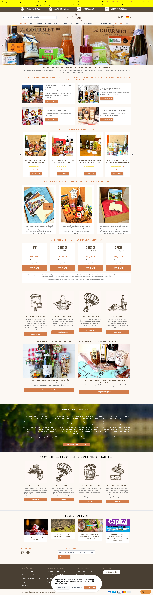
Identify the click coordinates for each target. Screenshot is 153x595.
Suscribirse (64, 557)
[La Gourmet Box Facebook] (28, 552)
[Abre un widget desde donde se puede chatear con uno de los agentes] (145, 592)
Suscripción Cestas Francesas (40, 23)
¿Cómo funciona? (28, 575)
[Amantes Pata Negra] (32, 116)
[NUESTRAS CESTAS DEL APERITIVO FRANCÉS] (49, 362)
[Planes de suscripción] (88, 94)
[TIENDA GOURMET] (62, 300)
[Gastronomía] (117, 300)
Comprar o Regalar (49, 390)
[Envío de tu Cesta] (90, 300)
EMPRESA (118, 23)
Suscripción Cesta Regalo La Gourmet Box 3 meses (35, 161)
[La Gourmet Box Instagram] (23, 552)
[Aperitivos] (88, 116)
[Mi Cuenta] (119, 17)
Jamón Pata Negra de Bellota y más (59, 575)
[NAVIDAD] (32, 94)
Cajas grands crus (106, 23)
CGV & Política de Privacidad (32, 578)
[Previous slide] (2, 45)
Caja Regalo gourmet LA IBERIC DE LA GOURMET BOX (63, 161)
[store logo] (76, 17)
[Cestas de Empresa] (107, 9)
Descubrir (90, 330)
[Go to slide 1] (74, 63)
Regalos (23, 23)
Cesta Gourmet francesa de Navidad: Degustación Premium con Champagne (117, 162)
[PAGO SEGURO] (35, 470)
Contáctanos (26, 585)
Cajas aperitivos (60, 23)
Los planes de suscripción (56, 571)
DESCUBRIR (35, 334)
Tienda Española (111, 572)
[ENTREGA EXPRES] (62, 470)
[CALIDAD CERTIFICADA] (117, 470)
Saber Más (117, 501)
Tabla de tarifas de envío (84, 575)
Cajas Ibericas (75, 23)
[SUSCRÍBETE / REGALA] (35, 300)
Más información (61, 583)
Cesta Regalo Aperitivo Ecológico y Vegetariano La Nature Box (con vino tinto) (90, 162)
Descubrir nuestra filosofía (77, 444)
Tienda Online (62, 332)
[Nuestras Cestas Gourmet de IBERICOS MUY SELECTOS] (103, 362)
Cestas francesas (89, 23)
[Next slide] (150, 45)
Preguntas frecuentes (29, 582)
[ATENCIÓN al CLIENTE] (90, 470)
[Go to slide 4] (78, 63)
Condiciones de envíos (84, 571)
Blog (126, 23)
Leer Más (117, 332)
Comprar (34, 268)
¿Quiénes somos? (27, 571)
